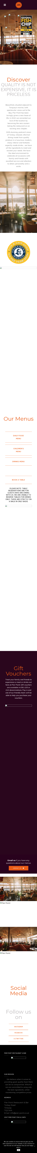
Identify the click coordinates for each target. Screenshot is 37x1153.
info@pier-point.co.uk (19, 1113)
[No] (35, 1146)
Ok (18, 1150)
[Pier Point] (18, 889)
